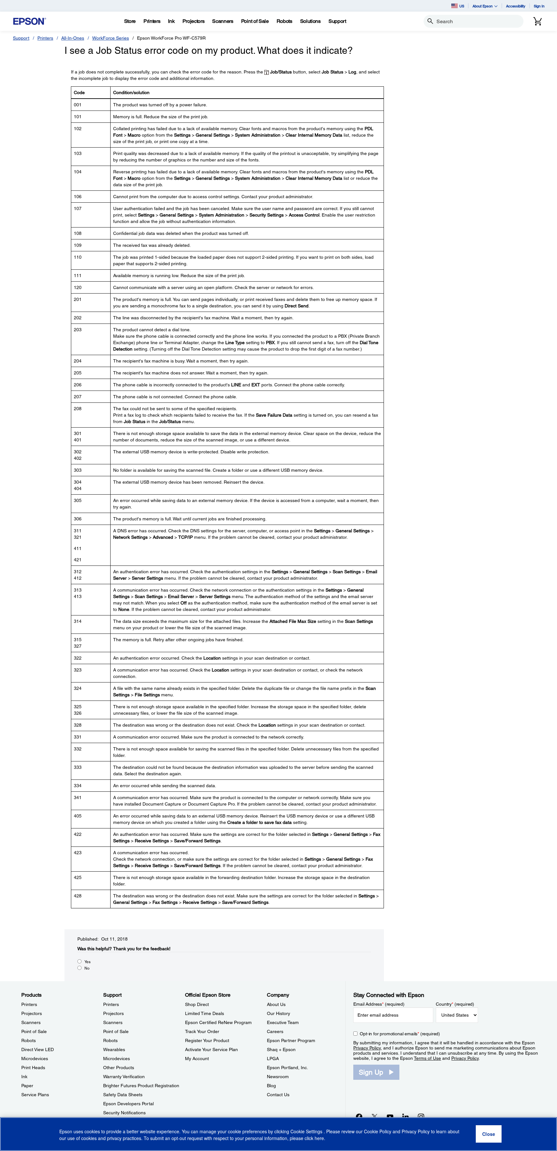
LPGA (273, 1058)
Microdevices (34, 1058)
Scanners (31, 1022)
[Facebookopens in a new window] (359, 1116)
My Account (197, 1058)
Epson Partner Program (291, 1040)
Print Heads (33, 1067)
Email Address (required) (379, 1004)
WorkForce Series (110, 38)
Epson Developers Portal (128, 1103)
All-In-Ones (72, 38)
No (87, 968)
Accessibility (515, 6)
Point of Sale (34, 1031)
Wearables (114, 1049)
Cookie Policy (377, 1131)
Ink (24, 1076)
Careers (275, 1031)
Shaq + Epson (281, 1049)
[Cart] (537, 21)
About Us (276, 1004)
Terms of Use (427, 1058)
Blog (271, 1085)
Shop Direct (197, 1004)
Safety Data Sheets (122, 1094)
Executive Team (283, 1022)
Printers (45, 38)
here (319, 1138)
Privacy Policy (367, 1047)
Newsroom (278, 1076)
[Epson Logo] (29, 21)
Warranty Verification (124, 1076)
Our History (278, 1013)
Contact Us (278, 1094)
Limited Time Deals (204, 1013)
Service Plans (35, 1094)
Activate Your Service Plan (211, 1049)
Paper (27, 1085)
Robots (28, 1040)
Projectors (31, 1013)
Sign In (539, 6)
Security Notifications (124, 1112)
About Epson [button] (483, 6)
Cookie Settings (307, 1131)
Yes (87, 962)
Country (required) (455, 1004)
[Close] (489, 1134)
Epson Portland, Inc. (287, 1067)
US (461, 6)
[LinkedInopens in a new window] (405, 1116)
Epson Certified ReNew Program (218, 1022)
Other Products (118, 1067)
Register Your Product (207, 1040)
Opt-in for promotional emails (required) (400, 1033)
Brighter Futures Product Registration (141, 1085)
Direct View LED (37, 1049)
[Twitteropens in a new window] (374, 1116)
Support (21, 38)
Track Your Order (202, 1031)
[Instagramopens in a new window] (421, 1116)
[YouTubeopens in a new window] (390, 1116)
